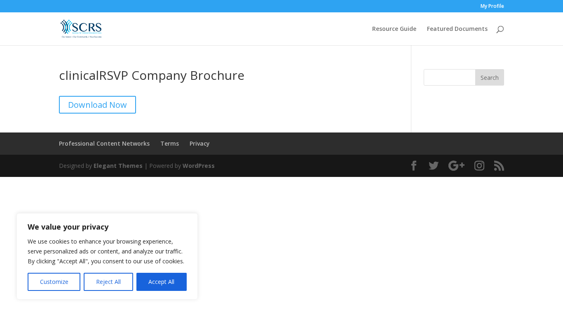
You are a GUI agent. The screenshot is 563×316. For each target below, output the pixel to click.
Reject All (108, 282)
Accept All (161, 282)
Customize (54, 282)
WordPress (199, 166)
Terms (169, 143)
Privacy (200, 143)
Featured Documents (457, 29)
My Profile (492, 6)
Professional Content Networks (104, 143)
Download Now (97, 104)
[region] (107, 256)
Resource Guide (394, 29)
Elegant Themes (118, 166)
